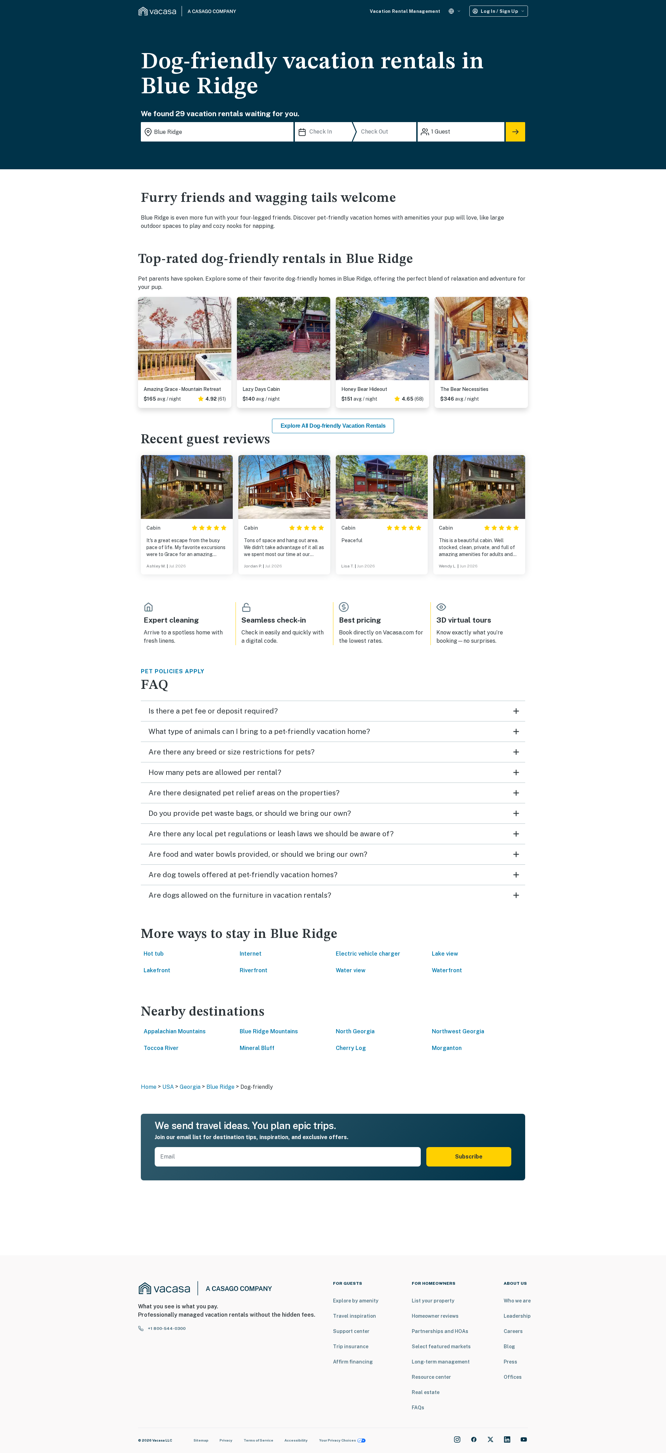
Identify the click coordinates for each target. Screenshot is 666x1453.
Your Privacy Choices (337, 1440)
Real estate (425, 1392)
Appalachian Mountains (175, 1031)
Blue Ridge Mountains (269, 1031)
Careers (513, 1331)
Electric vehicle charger (368, 953)
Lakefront (157, 970)
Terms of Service (258, 1440)
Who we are (517, 1301)
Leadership (517, 1316)
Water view (351, 970)
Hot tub (154, 953)
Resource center (431, 1377)
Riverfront (253, 970)
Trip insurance (350, 1346)
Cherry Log (351, 1048)
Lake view (445, 953)
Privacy (226, 1440)
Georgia (190, 1087)
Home (148, 1087)
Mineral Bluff (257, 1048)
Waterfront (447, 970)
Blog (509, 1346)
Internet (251, 953)
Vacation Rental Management (405, 11)
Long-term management (441, 1362)
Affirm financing (353, 1362)
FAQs (418, 1407)
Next (225, 341)
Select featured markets (441, 1346)
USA (168, 1087)
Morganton (447, 1048)
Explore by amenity (355, 1301)
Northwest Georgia (458, 1031)
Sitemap (201, 1440)
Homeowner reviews (435, 1316)
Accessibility (296, 1440)
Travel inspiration (354, 1316)
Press (510, 1362)
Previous (143, 341)
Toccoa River (161, 1048)
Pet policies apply (172, 671)
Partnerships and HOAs (440, 1331)
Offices (513, 1377)
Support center (351, 1331)
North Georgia (355, 1031)
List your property (433, 1301)
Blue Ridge (220, 1087)
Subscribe (469, 1156)
